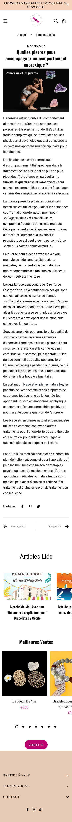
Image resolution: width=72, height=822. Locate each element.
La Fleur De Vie (24, 701)
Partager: (9, 506)
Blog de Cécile (45, 35)
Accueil (22, 35)
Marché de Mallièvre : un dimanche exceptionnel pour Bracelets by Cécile (27, 612)
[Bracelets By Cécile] (36, 21)
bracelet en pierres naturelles (43, 384)
